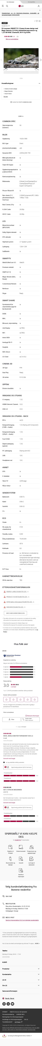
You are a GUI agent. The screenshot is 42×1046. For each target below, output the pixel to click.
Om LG (26, 1019)
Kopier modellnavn (9, 26)
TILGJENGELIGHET (7, 1022)
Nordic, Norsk (9, 998)
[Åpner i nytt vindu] (4, 1004)
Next (41, 59)
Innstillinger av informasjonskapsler (12, 1019)
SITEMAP (4, 1012)
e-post (4, 962)
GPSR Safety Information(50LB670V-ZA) (19, 602)
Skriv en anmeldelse (12, 39)
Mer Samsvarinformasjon (15, 613)
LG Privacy (18, 1022)
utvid (39, 83)
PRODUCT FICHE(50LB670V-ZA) (17, 597)
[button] (21, 60)
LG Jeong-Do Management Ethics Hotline (19, 1036)
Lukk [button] (20, 116)
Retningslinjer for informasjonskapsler (12, 1017)
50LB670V (18, 840)
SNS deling (39, 21)
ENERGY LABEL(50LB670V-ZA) (16, 591)
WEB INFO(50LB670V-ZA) (15, 607)
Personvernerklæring (8, 1014)
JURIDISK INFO (20, 1014)
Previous (1, 59)
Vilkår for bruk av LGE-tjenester (18, 1012)
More (36, 943)
